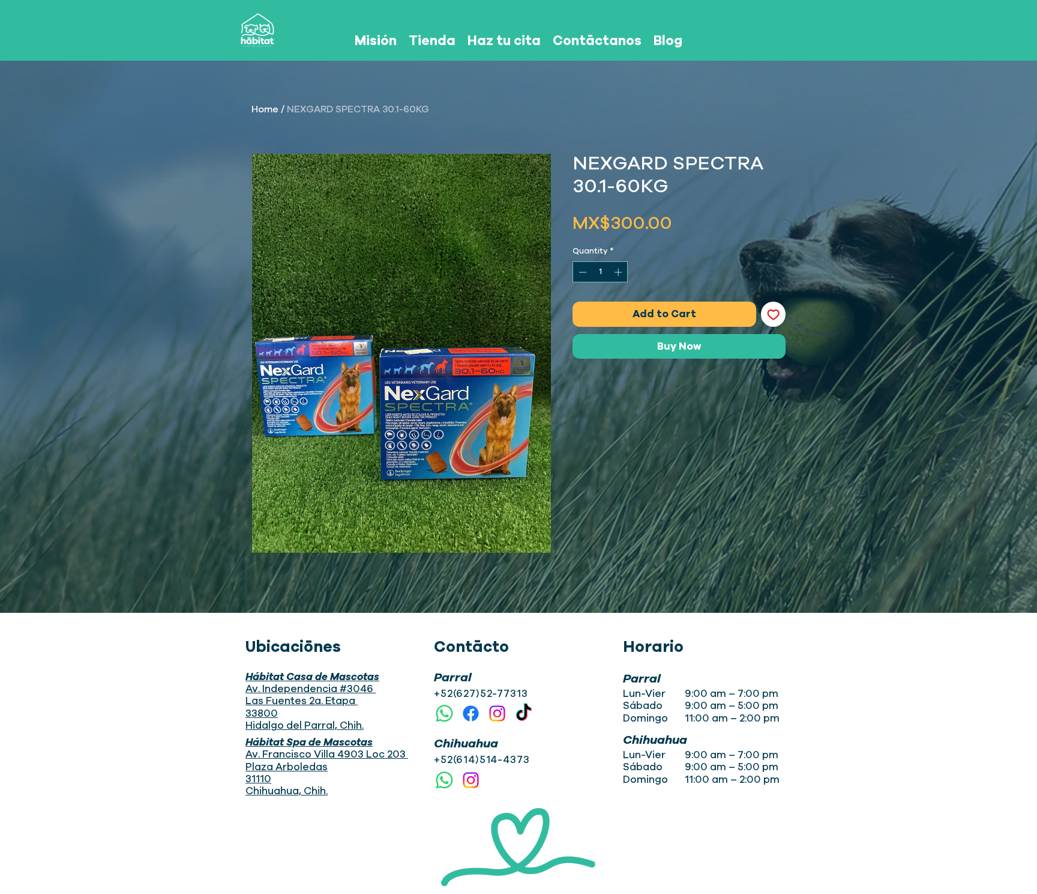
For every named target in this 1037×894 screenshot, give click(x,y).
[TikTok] (523, 713)
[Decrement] (581, 272)
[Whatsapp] (444, 713)
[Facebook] (470, 713)
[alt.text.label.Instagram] (497, 713)
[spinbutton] (600, 272)
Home (264, 109)
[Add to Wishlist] (773, 314)
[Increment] (619, 272)
